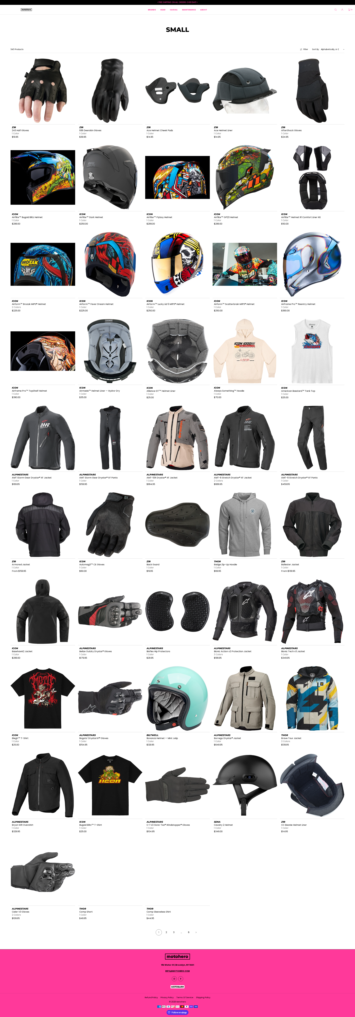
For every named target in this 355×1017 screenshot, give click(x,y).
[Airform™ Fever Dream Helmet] (110, 264)
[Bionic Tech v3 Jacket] (312, 611)
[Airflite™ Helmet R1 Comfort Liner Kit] (312, 177)
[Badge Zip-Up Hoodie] (245, 524)
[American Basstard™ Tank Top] (312, 351)
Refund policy (151, 997)
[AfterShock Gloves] (312, 90)
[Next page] (196, 932)
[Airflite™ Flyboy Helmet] (177, 177)
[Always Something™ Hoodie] (245, 351)
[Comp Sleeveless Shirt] (177, 872)
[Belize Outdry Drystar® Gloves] (110, 611)
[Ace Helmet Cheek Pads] (177, 90)
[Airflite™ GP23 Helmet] (245, 177)
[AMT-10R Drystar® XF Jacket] (177, 438)
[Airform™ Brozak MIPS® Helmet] (43, 264)
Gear (162, 9)
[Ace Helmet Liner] (245, 90)
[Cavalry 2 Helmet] (245, 785)
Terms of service (184, 997)
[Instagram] (174, 979)
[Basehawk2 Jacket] (43, 611)
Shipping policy (203, 997)
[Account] (342, 9)
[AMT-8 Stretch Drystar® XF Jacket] (245, 438)
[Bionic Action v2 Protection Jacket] (245, 611)
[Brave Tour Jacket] (312, 698)
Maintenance (189, 9)
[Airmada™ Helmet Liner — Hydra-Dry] (110, 351)
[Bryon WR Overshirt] (43, 785)
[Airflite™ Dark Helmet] (110, 177)
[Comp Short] (110, 872)
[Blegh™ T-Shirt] (43, 698)
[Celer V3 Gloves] (43, 872)
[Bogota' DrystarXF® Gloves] (110, 698)
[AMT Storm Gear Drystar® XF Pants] (110, 438)
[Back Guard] (177, 524)
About (203, 9)
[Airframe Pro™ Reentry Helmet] (312, 264)
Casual (174, 9)
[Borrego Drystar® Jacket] (245, 698)
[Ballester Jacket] (312, 524)
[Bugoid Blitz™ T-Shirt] (110, 785)
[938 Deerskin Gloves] (110, 90)
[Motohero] (26, 10)
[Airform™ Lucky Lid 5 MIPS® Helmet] (177, 264)
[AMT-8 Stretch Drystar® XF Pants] (312, 438)
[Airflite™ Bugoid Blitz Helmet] (43, 177)
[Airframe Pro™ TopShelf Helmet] (43, 351)
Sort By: (315, 49)
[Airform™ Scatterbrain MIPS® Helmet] (245, 264)
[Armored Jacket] (43, 524)
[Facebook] (181, 979)
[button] (335, 9)
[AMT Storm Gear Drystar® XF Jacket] (43, 438)
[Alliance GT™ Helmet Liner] (177, 351)
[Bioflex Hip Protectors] (177, 611)
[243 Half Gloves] (43, 90)
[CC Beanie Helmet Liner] (312, 785)
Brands (152, 9)
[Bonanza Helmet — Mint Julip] (177, 698)
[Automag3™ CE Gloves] (110, 524)
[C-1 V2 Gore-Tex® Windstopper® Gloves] (177, 785)
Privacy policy (167, 997)
